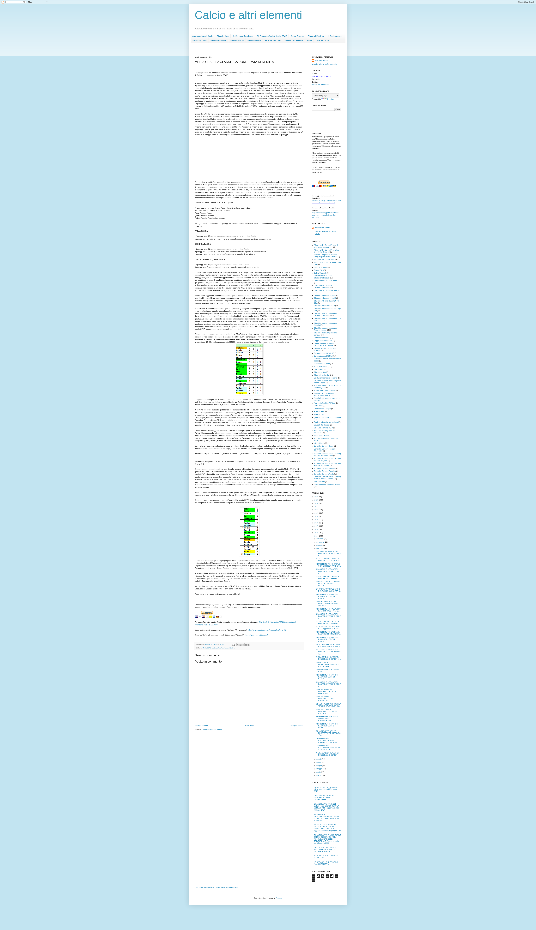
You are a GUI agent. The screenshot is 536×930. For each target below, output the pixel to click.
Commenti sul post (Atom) (212, 730)
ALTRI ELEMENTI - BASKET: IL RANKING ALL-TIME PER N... (328, 633)
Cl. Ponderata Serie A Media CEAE (272, 36)
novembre (320, 542)
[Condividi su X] (243, 644)
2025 (316, 500)
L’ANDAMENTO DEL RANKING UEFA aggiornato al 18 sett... (328, 628)
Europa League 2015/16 (323, 356)
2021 (316, 513)
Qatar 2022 (318, 406)
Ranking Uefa (319, 414)
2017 (316, 526)
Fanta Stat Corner (320, 367)
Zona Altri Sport (322, 40)
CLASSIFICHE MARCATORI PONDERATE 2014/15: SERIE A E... (328, 571)
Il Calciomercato (335, 36)
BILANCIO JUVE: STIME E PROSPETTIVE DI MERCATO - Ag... (328, 733)
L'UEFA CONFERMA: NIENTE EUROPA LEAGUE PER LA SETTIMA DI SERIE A (325, 849)
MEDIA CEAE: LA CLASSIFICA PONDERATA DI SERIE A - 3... (328, 622)
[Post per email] (233, 644)
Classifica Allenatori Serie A (324, 306)
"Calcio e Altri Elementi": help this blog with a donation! (326, 251)
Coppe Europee (297, 36)
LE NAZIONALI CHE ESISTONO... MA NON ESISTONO (327, 863)
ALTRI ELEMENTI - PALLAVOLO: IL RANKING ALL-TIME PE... (328, 610)
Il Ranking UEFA (199, 40)
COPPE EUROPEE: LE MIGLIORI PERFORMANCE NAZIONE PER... (327, 664)
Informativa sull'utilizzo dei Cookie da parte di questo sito (216, 887)
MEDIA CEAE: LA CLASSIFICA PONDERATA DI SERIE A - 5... (328, 560)
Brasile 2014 (319, 270)
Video (309, 40)
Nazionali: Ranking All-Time (324, 403)
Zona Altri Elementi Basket (324, 446)
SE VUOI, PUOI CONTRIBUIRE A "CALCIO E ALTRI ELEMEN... (328, 705)
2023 (316, 507)
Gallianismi (318, 369)
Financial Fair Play (316, 36)
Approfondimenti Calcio (202, 36)
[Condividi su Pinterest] (248, 644)
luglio (318, 762)
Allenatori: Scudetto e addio (324, 260)
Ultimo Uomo (319, 443)
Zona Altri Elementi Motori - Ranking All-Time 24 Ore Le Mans (327, 455)
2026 (316, 497)
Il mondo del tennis (322, 228)
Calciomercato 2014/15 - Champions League (323, 277)
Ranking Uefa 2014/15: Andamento (327, 417)
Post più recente (201, 726)
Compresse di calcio (322, 338)
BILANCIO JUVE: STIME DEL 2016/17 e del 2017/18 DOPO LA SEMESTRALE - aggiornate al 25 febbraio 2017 (326, 807)
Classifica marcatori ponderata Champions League (325, 314)
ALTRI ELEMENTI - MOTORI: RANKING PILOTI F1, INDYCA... (327, 726)
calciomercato (319, 482)
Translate (330, 99)
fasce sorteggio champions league (327, 485)
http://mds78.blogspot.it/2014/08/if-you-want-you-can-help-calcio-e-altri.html (326, 215)
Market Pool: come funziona (324, 390)
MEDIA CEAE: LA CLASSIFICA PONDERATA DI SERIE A (327, 754)
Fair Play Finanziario (322, 364)
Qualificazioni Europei (322, 409)
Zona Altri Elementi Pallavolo (325, 468)
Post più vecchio (296, 726)
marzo (319, 775)
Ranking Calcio (237, 40)
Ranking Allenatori (218, 40)
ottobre (319, 545)
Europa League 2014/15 (323, 353)
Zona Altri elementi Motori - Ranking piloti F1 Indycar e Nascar (327, 478)
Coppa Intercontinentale (323, 341)
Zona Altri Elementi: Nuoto (324, 474)
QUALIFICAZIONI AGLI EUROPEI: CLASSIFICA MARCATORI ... (326, 692)
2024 (316, 503)
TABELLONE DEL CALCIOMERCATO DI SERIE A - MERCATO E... (328, 748)
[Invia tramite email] (237, 644)
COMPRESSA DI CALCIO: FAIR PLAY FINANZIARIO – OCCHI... (328, 584)
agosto (319, 759)
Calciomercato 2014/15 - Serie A (326, 281)
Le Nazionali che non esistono (325, 378)
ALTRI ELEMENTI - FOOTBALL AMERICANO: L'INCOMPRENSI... (328, 719)
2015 (316, 533)
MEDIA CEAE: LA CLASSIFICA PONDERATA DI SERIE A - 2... (328, 658)
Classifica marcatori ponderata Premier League (325, 329)
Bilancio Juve (223, 36)
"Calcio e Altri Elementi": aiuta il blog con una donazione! (326, 246)
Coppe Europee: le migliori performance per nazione (324, 344)
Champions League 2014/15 (325, 295)
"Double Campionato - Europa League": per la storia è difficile (325, 256)
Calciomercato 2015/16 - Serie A (326, 290)
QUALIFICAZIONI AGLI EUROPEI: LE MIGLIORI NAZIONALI (326, 711)
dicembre (320, 539)
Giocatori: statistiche (321, 375)
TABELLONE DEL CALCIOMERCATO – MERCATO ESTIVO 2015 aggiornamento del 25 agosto (326, 817)
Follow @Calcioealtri (320, 84)
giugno (319, 766)
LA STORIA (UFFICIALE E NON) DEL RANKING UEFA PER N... (328, 590)
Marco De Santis (321, 61)
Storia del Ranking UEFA (323, 428)
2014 (316, 536)
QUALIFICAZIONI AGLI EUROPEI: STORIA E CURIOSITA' (325, 699)
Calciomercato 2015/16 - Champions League (323, 287)
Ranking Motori (254, 40)
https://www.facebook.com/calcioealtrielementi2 (267, 630)
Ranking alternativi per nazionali (326, 422)
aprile (318, 772)
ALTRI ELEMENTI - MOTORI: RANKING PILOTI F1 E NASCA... (327, 596)
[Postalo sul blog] (240, 644)
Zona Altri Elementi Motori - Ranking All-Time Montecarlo (327, 464)
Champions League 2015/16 (325, 298)
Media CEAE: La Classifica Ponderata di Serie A (219, 648)
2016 (316, 529)
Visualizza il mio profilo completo (324, 64)
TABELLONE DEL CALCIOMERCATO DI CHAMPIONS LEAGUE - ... (327, 740)
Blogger (279, 898)
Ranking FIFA (319, 412)
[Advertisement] (245, 50)
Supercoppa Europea (322, 436)
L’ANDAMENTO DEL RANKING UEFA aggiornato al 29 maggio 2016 (326, 789)
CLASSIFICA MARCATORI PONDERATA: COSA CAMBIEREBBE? (324, 798)
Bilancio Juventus (320, 267)
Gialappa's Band (320, 372)
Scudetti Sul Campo (321, 425)
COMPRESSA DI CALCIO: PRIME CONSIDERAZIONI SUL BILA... (327, 604)
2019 (316, 520)
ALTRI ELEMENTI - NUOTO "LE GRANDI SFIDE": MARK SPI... (328, 565)
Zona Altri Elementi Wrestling (325, 471)
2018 (316, 523)
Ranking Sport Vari (273, 40)
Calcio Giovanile (320, 273)
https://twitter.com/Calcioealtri (257, 635)
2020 (316, 516)
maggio (319, 769)
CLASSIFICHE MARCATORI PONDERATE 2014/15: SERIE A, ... (328, 554)
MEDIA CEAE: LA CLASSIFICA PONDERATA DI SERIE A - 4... (328, 577)
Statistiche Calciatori (294, 40)
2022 (316, 510)
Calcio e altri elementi (248, 15)
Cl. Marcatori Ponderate (243, 36)
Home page (249, 726)
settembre (320, 549)
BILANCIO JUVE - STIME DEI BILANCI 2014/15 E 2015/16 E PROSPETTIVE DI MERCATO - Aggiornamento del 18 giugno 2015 (327, 828)
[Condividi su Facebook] (245, 644)
